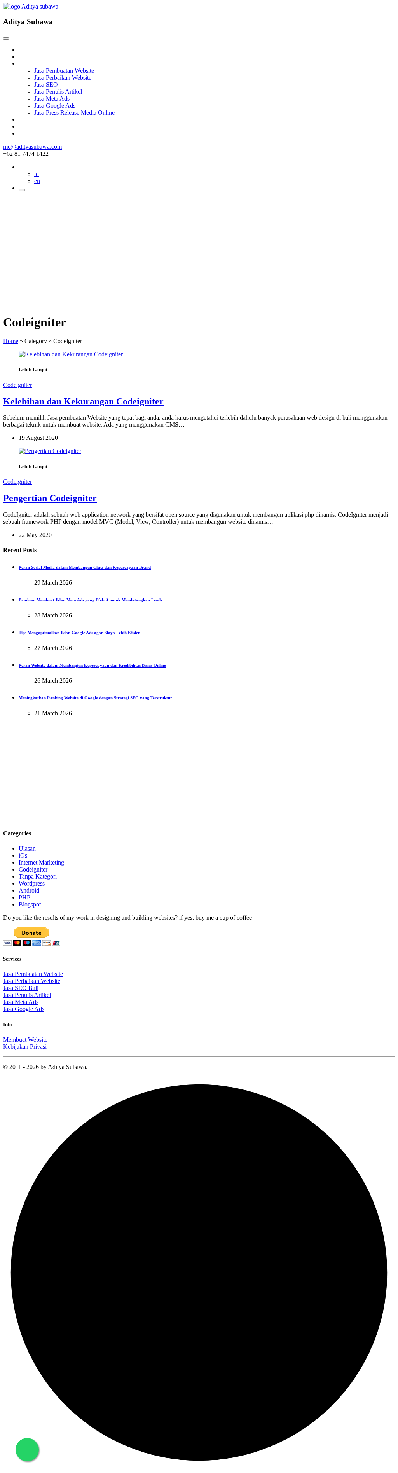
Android (29, 890)
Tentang (28, 56)
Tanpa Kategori (38, 876)
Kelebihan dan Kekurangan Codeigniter (83, 401)
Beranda (29, 49)
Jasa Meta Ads (52, 98)
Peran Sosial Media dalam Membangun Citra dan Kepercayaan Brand (85, 567)
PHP (24, 897)
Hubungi (29, 133)
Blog (25, 119)
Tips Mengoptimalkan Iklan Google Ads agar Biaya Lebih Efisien (79, 632)
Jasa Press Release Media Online (74, 112)
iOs (23, 855)
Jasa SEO (46, 84)
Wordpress (32, 883)
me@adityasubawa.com (32, 146)
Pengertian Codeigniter (50, 498)
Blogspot (30, 904)
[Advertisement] (199, 252)
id (36, 174)
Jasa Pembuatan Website (64, 70)
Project (27, 126)
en (37, 181)
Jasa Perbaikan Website (62, 77)
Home (10, 341)
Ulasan (27, 848)
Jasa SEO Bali (20, 988)
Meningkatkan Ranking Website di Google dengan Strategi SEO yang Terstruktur (95, 698)
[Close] (6, 38)
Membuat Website (25, 1039)
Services (29, 63)
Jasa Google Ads (54, 105)
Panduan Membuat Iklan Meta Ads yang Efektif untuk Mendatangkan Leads (90, 600)
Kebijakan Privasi (25, 1046)
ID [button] (22, 167)
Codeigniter (17, 385)
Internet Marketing (41, 862)
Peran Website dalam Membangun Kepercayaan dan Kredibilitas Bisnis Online (92, 665)
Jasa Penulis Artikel (58, 91)
